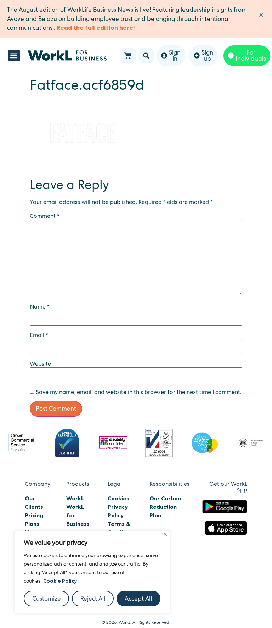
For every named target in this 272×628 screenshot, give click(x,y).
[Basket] (128, 55)
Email (39, 335)
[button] (14, 55)
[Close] (165, 534)
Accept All (138, 598)
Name (40, 307)
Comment (45, 216)
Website (40, 364)
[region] (92, 572)
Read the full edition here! (96, 27)
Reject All (92, 598)
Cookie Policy (60, 581)
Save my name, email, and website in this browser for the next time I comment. (139, 392)
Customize (46, 598)
